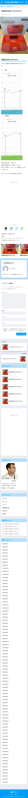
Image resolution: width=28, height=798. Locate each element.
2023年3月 (5, 669)
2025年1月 (5, 601)
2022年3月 (5, 705)
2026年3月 (5, 559)
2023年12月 (5, 641)
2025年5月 (5, 589)
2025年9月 (5, 577)
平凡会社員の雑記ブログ (14, 2)
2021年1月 (5, 748)
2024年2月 (5, 635)
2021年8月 (5, 727)
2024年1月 (5, 638)
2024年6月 (5, 623)
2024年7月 (5, 620)
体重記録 (4, 240)
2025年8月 (5, 580)
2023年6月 (5, 660)
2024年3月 (5, 632)
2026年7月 (5, 547)
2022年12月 (5, 678)
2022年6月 (5, 696)
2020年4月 (5, 776)
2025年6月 (5, 586)
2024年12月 (5, 605)
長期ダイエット (16, 240)
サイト (3, 323)
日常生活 (4, 510)
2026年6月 (5, 550)
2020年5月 (5, 773)
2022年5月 (5, 699)
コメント (5, 292)
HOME (14, 792)
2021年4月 (5, 739)
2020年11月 (5, 754)
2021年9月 (5, 724)
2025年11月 (5, 571)
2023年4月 (5, 666)
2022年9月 (5, 687)
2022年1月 (5, 711)
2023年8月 (5, 653)
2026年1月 (5, 565)
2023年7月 (5, 657)
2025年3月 (5, 595)
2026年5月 (5, 553)
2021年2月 (5, 745)
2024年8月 (5, 617)
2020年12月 (5, 751)
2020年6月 (5, 770)
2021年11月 (5, 718)
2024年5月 (5, 626)
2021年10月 (5, 721)
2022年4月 (5, 702)
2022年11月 (5, 681)
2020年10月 (5, 757)
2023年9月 (5, 650)
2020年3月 (5, 779)
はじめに (4, 498)
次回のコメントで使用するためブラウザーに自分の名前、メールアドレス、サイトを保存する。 (15, 329)
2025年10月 (5, 574)
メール (4, 316)
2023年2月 (5, 672)
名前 (3, 310)
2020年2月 (5, 782)
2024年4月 (5, 629)
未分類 (4, 513)
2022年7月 (5, 693)
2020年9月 (5, 760)
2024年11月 (5, 608)
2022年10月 (5, 684)
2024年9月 (5, 614)
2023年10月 (5, 647)
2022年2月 (5, 708)
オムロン (13, 238)
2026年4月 (5, 556)
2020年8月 (5, 763)
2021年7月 (5, 730)
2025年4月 (5, 592)
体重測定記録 (11, 234)
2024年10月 (5, 611)
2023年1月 (5, 675)
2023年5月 (5, 663)
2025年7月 (5, 583)
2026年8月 (5, 543)
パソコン (4, 504)
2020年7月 (5, 766)
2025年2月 (5, 598)
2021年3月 (5, 742)
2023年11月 (5, 644)
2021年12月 (5, 715)
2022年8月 (5, 690)
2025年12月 (5, 568)
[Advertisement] (14, 203)
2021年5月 (5, 736)
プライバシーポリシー (13, 794)
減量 (10, 240)
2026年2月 (5, 562)
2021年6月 (5, 733)
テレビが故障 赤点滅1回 (7, 523)
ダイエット (19, 238)
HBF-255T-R (5, 238)
